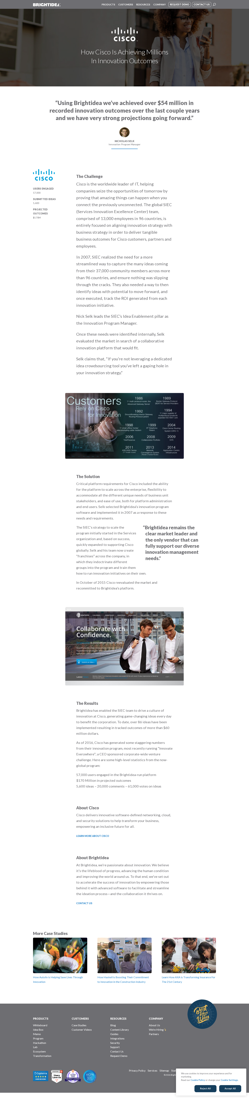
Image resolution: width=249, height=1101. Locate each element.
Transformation (42, 1055)
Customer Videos (82, 1029)
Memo (37, 1034)
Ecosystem (39, 1051)
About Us (154, 1025)
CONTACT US (84, 903)
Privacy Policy (137, 1070)
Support (115, 1047)
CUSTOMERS (80, 1018)
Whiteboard (40, 1025)
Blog (113, 1025)
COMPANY (156, 1018)
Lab (35, 1047)
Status (175, 1070)
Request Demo (118, 1055)
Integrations (117, 1038)
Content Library (119, 1029)
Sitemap (164, 1070)
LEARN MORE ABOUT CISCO (92, 836)
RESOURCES (118, 1018)
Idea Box (38, 1029)
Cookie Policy (198, 1080)
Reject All (205, 1088)
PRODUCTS (40, 1018)
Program (38, 1038)
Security (115, 1042)
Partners (154, 1034)
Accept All (230, 1088)
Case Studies (79, 1025)
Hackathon (39, 1042)
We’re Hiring (156, 1029)
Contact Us (116, 1051)
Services (152, 1070)
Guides (114, 1034)
